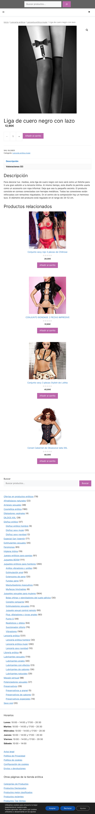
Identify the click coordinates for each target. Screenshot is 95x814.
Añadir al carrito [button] (47, 265)
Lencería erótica (17, 22)
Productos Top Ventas (15, 801)
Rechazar (68, 808)
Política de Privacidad (14, 756)
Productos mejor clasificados (18, 792)
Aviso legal (9, 751)
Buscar (7, 479)
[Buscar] (67, 4)
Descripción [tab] (12, 161)
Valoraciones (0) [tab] (14, 166)
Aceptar (52, 808)
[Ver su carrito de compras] (90, 12)
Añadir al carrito (33, 136)
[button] (87, 30)
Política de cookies (13, 760)
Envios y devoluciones (15, 768)
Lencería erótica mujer (37, 22)
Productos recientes (14, 796)
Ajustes (83, 808)
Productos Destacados (15, 788)
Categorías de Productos (16, 784)
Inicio (6, 22)
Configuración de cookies (16, 764)
